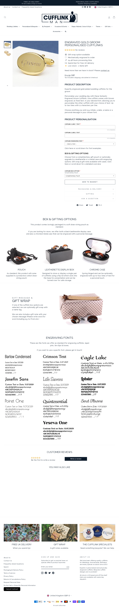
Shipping (77, 77)
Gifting (90, 194)
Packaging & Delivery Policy (13, 570)
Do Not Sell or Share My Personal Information (20, 585)
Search (6, 567)
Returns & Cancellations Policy (15, 579)
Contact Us (8, 561)
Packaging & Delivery (90, 189)
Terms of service (9, 573)
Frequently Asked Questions (32, 7)
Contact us (16, 7)
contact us (105, 70)
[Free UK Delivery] (22, 533)
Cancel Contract (12, 589)
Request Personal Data (12, 582)
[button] (70, 50)
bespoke (98, 548)
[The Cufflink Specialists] (97, 533)
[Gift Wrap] (59, 533)
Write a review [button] (75, 459)
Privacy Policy (8, 576)
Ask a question (90, 198)
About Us (7, 558)
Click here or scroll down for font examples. (83, 148)
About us (7, 7)
